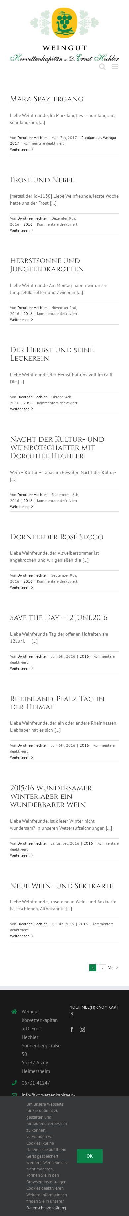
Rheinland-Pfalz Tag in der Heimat (57, 699)
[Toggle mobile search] (102, 62)
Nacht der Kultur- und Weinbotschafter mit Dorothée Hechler (57, 443)
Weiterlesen (20, 144)
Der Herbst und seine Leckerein (52, 350)
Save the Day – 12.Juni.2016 (59, 614)
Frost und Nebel (42, 176)
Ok (90, 1156)
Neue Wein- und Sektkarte (61, 882)
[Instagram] (82, 1025)
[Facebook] (72, 1025)
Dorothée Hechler (32, 133)
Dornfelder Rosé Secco (56, 533)
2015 (83, 919)
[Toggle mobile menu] (115, 62)
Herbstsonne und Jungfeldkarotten (47, 260)
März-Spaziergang (47, 95)
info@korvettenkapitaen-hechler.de (41, 1095)
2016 (28, 219)
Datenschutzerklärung (46, 1208)
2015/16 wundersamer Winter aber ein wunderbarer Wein (51, 792)
